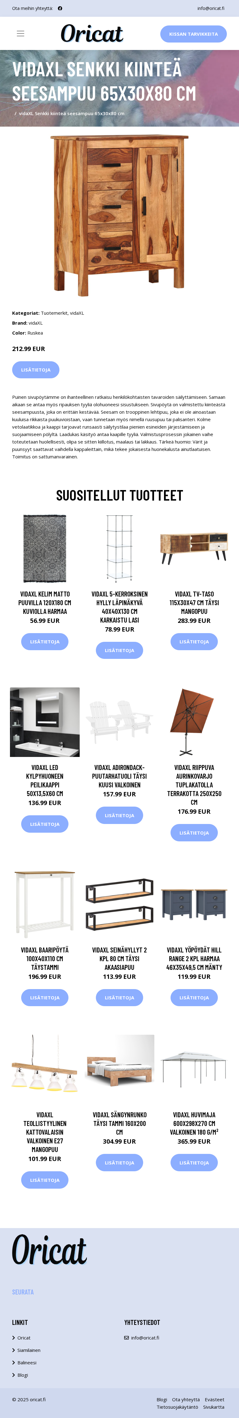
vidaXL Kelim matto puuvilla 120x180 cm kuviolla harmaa (44, 602)
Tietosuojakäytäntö (177, 1407)
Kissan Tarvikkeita (193, 34)
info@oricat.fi (211, 8)
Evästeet (214, 1399)
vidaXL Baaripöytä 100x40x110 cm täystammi (45, 958)
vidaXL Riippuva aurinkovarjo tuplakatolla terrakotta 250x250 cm (194, 784)
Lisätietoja (35, 370)
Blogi (22, 1375)
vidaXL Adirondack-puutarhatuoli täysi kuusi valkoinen (119, 776)
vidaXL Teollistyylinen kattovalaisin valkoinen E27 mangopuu (45, 1131)
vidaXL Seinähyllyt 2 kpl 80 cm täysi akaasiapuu (119, 958)
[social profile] (60, 8)
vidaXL (77, 313)
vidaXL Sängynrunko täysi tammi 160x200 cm (120, 1123)
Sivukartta (213, 1407)
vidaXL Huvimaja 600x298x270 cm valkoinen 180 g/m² (194, 1123)
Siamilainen (28, 1350)
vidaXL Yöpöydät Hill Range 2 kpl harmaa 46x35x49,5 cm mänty (194, 958)
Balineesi (26, 1362)
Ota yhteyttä (186, 1399)
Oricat (23, 1338)
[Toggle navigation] (20, 33)
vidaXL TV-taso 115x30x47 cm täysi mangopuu (194, 602)
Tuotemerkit (54, 313)
